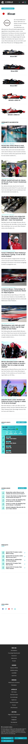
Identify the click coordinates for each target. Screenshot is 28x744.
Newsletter (15, 608)
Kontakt (14, 661)
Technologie (14, 717)
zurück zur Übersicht (9, 8)
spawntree (14, 675)
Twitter (5, 608)
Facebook (2, 608)
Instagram (11, 608)
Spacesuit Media (14, 667)
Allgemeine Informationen (14, 714)
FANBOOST (14, 719)
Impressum (14, 655)
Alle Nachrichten (14, 694)
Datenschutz (14, 658)
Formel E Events (20, 422)
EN (23, 2)
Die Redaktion (14, 650)
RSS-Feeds (14, 692)
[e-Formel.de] (7, 2)
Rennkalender (14, 722)
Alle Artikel (21, 488)
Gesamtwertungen (14, 702)
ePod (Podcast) (14, 707)
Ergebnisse (14, 699)
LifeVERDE (14, 673)
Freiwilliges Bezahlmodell (14, 653)
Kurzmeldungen (14, 697)
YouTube (8, 608)
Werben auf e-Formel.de (14, 682)
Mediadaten (14, 685)
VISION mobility (14, 670)
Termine (14, 705)
